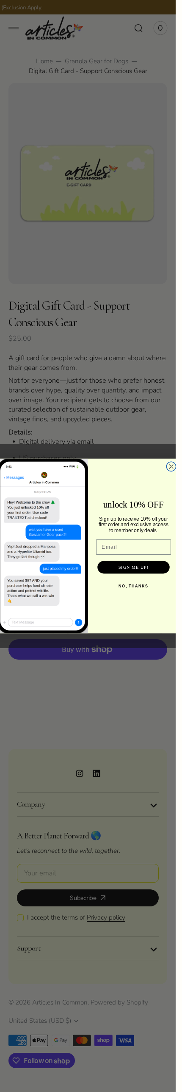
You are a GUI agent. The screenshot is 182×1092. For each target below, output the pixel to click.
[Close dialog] (171, 466)
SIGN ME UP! (133, 567)
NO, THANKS (133, 586)
